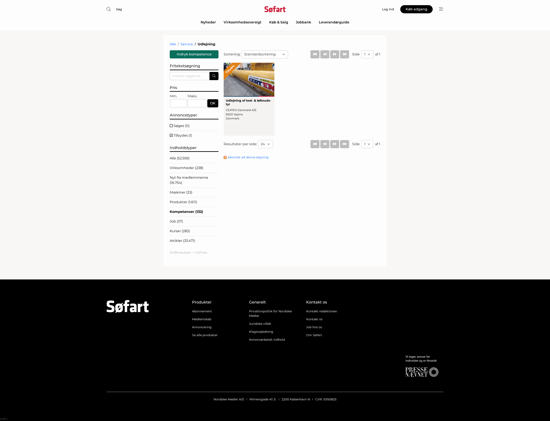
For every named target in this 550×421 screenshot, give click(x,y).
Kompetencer (186, 212)
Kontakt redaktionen (321, 311)
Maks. (192, 96)
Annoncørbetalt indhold (267, 340)
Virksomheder (186, 168)
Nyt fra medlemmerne (189, 180)
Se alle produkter (205, 335)
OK (212, 103)
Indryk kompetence (194, 54)
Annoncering (202, 327)
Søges (181, 126)
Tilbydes (182, 135)
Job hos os (314, 327)
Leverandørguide (334, 22)
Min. (173, 96)
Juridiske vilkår (260, 324)
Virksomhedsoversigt (242, 22)
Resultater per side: (241, 144)
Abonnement (202, 311)
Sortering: (232, 54)
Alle (173, 44)
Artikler (182, 241)
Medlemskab (201, 319)
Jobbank (303, 22)
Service (186, 44)
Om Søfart (314, 335)
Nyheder (208, 22)
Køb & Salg (278, 22)
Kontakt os (314, 319)
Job (176, 221)
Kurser (180, 231)
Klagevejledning (261, 332)
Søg (119, 9)
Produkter (183, 202)
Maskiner (181, 192)
